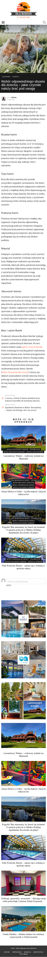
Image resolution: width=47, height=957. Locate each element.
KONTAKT (7, 952)
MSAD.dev (33, 948)
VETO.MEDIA (24, 954)
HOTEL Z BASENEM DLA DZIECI (23, 485)
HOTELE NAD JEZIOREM (35, 452)
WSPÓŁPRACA (17, 952)
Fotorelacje (35, 449)
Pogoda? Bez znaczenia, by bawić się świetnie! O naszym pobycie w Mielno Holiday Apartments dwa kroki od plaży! (23, 530)
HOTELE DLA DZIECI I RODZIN (17, 449)
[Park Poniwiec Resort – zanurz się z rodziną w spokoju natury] (23, 550)
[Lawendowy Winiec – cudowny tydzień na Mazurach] (23, 438)
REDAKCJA (27, 952)
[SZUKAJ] (44, 22)
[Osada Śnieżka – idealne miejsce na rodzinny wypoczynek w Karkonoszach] (23, 918)
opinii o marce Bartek (32, 347)
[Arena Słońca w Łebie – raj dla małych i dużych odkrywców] (23, 476)
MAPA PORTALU (38, 952)
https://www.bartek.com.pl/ (15, 372)
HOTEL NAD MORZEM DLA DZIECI (17, 480)
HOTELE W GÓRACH (35, 561)
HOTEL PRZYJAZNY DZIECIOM (14, 452)
